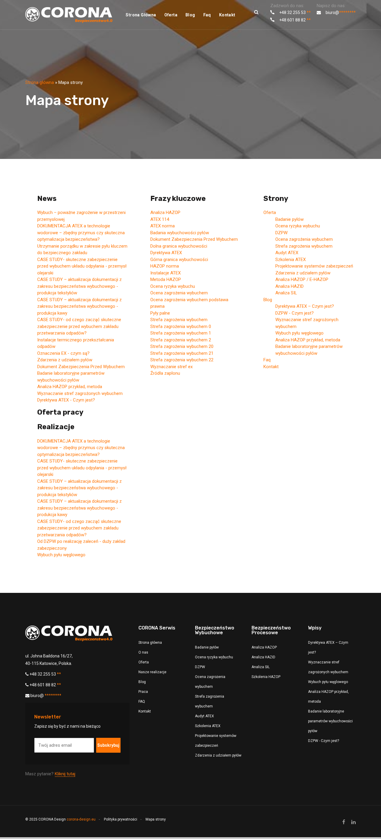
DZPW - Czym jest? (294, 313)
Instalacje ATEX (165, 273)
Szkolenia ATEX (290, 259)
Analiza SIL (286, 293)
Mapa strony (156, 819)
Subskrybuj (108, 745)
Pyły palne (160, 313)
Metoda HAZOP (165, 279)
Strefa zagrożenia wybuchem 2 (180, 340)
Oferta (170, 15)
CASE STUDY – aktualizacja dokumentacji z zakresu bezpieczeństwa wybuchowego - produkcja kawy (79, 306)
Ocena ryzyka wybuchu (172, 286)
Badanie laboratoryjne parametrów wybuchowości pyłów (330, 721)
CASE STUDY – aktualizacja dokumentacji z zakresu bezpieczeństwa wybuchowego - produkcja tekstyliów (79, 286)
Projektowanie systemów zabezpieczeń (314, 266)
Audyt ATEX (286, 252)
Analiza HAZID (289, 286)
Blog (190, 15)
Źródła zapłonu (165, 373)
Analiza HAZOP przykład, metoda (69, 386)
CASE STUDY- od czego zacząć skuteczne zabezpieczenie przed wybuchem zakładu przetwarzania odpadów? (79, 326)
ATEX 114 (159, 219)
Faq (207, 15)
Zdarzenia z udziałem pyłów (64, 360)
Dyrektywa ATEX (166, 252)
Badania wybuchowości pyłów (179, 232)
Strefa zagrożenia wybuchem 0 (180, 326)
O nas (143, 652)
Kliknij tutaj (65, 773)
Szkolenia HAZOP (266, 677)
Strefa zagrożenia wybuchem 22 (181, 360)
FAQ (141, 701)
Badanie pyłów (289, 219)
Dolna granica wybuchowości (178, 246)
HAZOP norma (164, 266)
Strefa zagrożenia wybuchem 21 (181, 353)
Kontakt (227, 15)
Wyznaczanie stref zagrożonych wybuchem (80, 393)
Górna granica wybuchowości (179, 259)
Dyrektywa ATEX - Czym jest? (66, 400)
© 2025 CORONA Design (60, 819)
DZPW (281, 232)
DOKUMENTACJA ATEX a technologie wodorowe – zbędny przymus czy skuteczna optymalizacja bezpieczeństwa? (81, 232)
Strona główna (141, 15)
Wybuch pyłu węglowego (61, 554)
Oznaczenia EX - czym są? (63, 353)
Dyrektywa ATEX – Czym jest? (304, 306)
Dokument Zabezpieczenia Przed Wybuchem (81, 366)
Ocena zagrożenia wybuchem (179, 293)
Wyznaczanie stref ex (171, 366)
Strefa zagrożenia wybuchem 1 (180, 333)
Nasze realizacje (152, 672)
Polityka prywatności (120, 819)
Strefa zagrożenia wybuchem (178, 319)
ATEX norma (162, 226)
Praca (143, 692)
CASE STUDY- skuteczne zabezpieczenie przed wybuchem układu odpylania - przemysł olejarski (82, 266)
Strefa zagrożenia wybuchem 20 (181, 346)
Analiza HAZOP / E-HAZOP (301, 279)
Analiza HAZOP (165, 212)
